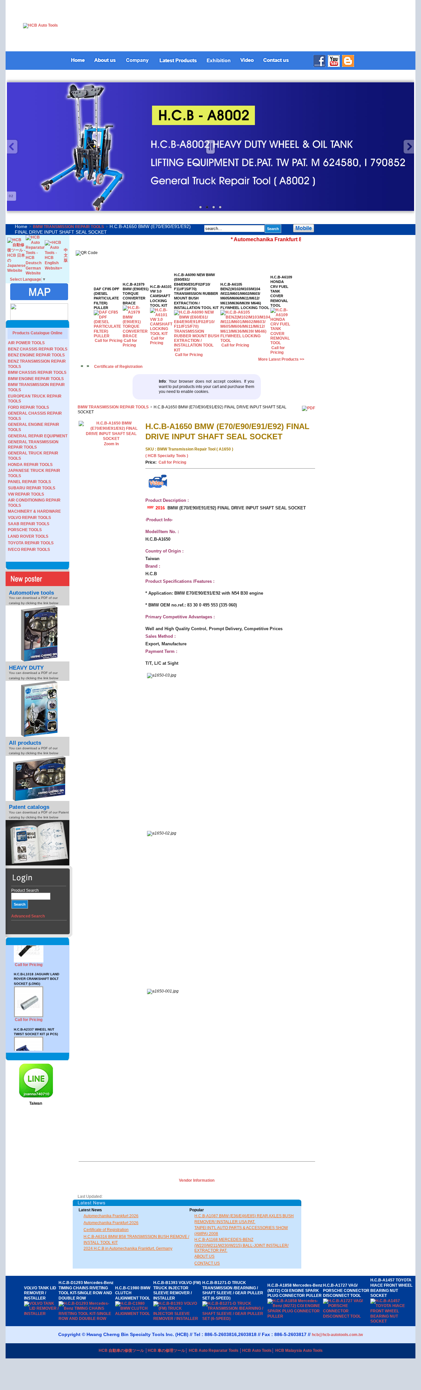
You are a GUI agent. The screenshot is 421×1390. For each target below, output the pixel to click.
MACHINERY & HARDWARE (34, 511)
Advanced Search (28, 916)
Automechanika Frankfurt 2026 (111, 1216)
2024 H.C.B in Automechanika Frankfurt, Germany (128, 1248)
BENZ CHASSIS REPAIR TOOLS (37, 349)
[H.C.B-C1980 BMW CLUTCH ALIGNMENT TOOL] (134, 1313)
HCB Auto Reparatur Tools (213, 1350)
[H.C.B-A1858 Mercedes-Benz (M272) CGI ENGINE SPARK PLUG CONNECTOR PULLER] (295, 1316)
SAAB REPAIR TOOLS (28, 524)
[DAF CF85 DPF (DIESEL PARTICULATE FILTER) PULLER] (108, 336)
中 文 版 (66, 255)
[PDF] (308, 408)
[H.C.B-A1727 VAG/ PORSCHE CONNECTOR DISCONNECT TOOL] (346, 1316)
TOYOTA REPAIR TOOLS (31, 543)
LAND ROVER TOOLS (28, 536)
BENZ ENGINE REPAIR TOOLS (36, 355)
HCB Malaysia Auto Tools (299, 1350)
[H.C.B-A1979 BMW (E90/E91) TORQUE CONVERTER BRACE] (136, 336)
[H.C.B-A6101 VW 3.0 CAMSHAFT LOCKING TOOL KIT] (162, 333)
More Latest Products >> (281, 359)
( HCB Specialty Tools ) (166, 455)
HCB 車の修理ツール (166, 1350)
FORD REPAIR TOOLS (28, 407)
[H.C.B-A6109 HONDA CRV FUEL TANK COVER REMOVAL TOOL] (281, 343)
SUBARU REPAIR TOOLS (31, 488)
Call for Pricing (28, 996)
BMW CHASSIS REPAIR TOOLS (37, 372)
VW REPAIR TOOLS (26, 494)
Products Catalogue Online (37, 333)
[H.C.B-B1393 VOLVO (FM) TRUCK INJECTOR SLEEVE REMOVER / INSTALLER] (177, 1318)
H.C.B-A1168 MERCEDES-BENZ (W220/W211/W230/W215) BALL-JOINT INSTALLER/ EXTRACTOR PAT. (241, 1245)
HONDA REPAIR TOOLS (30, 464)
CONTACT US (207, 1263)
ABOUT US (204, 1256)
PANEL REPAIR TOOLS (29, 481)
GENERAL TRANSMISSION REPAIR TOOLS (33, 445)
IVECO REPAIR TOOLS (29, 549)
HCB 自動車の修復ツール (121, 1350)
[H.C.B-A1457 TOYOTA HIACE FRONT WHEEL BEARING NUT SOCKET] (391, 1321)
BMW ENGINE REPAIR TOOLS (36, 378)
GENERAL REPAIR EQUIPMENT (37, 436)
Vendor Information (196, 1180)
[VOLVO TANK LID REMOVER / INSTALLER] (41, 1313)
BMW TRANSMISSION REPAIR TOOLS (68, 226)
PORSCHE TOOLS (25, 530)
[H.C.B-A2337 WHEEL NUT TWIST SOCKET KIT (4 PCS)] (28, 1043)
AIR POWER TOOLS (26, 343)
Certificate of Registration (118, 366)
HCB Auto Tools (257, 1350)
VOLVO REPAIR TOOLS (29, 517)
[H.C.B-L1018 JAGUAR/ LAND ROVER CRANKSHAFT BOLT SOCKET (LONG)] (28, 993)
